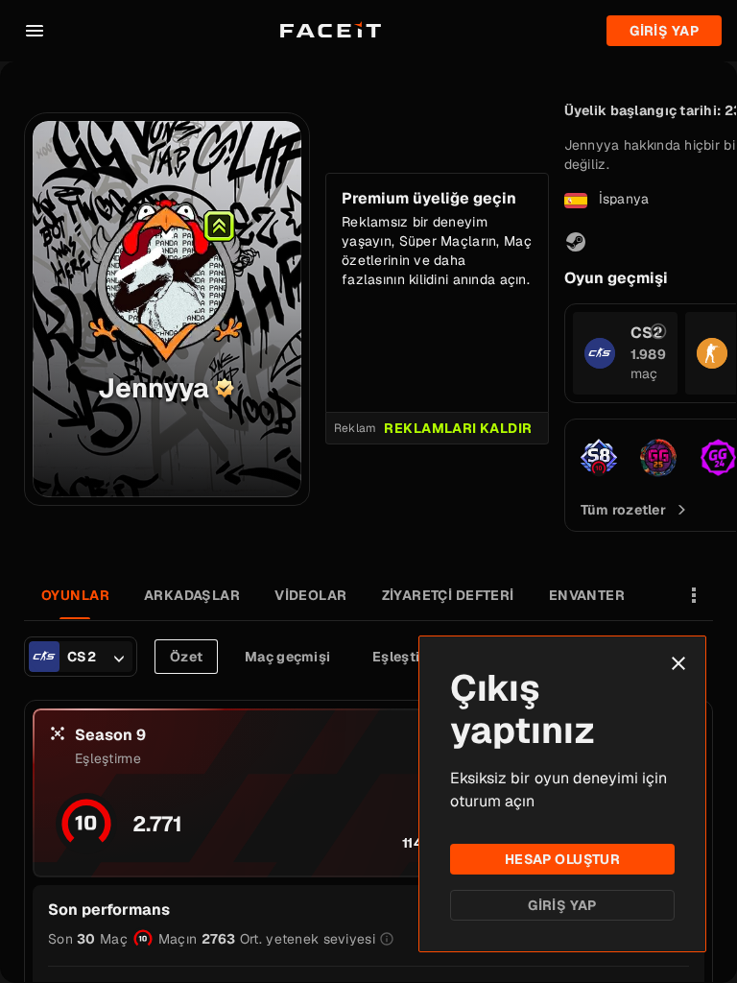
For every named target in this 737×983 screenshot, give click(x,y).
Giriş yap (664, 30)
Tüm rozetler (623, 509)
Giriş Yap (562, 905)
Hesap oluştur (562, 859)
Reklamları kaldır (458, 428)
